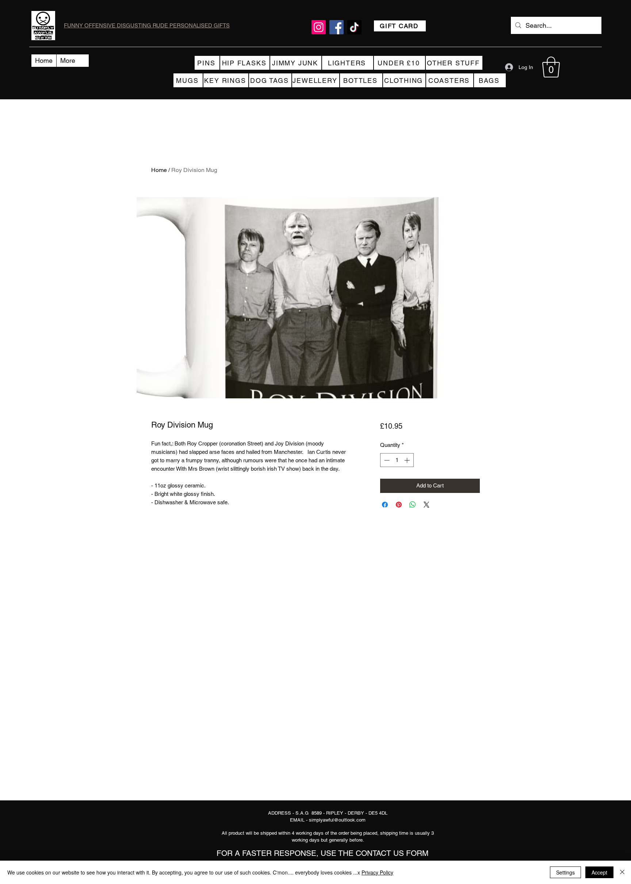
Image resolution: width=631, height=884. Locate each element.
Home (159, 170)
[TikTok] (354, 27)
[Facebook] (336, 27)
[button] (551, 67)
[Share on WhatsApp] (412, 504)
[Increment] (408, 460)
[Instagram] (318, 27)
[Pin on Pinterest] (398, 504)
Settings (565, 872)
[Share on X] (426, 504)
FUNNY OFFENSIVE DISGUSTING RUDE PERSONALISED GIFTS (147, 25)
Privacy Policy (377, 872)
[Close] (622, 872)
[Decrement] (386, 460)
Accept (599, 872)
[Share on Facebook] (384, 504)
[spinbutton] (397, 460)
